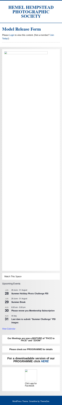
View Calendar (8, 328)
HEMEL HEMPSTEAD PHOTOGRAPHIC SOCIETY (31, 11)
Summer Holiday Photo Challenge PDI (29, 293)
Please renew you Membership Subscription (33, 310)
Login (11, 35)
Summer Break (18, 302)
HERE (45, 361)
